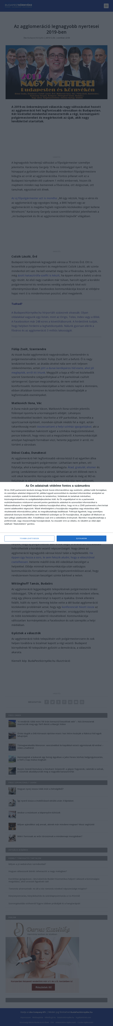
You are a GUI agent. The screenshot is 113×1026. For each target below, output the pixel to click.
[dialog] (56, 513)
